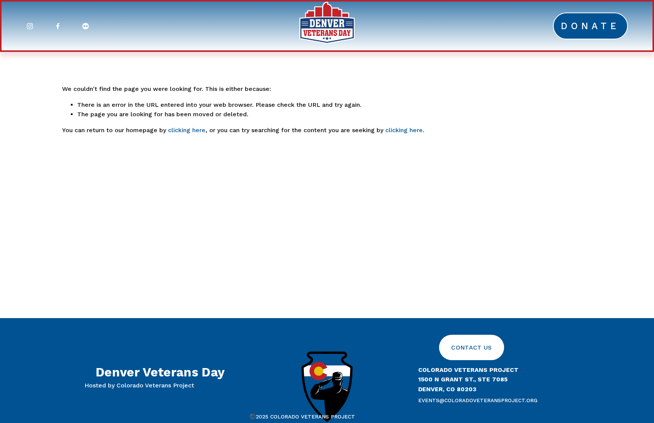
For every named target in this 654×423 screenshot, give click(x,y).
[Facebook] (58, 26)
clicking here (187, 130)
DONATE (590, 25)
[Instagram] (30, 26)
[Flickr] (85, 26)
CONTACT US (471, 347)
